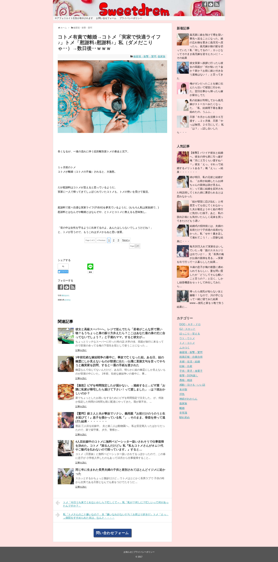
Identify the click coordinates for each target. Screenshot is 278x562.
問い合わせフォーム (112, 533)
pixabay (67, 300)
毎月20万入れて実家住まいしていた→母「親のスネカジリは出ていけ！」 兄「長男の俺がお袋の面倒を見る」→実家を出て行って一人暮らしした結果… (200, 254)
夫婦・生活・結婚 (189, 361)
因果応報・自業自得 (191, 357)
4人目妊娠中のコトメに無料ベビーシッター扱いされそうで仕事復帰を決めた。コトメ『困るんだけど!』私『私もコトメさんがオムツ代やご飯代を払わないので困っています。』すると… (119, 445)
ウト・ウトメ (187, 338)
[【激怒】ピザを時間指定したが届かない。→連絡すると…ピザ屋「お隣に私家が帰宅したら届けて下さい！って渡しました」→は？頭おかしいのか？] (66, 392)
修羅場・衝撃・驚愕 (144, 56)
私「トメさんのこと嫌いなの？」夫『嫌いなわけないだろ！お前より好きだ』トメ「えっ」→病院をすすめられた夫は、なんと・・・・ (116, 516)
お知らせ (128, 552)
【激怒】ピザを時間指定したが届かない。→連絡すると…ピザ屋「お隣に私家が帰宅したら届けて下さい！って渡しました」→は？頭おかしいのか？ (120, 389)
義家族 (161, 56)
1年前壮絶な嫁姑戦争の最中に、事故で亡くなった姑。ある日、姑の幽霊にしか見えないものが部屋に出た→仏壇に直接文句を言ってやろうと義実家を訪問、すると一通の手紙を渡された (120, 361)
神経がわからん (188, 398)
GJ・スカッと (187, 329)
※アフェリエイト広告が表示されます (74, 18)
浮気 (182, 394)
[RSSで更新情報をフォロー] (216, 4)
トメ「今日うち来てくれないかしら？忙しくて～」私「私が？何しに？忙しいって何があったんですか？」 (116, 504)
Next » (126, 240)
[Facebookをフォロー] (204, 4)
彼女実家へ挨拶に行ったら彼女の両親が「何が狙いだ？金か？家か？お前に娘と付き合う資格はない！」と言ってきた (200, 71)
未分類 (183, 389)
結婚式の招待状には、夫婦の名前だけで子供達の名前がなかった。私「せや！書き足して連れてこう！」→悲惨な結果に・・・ (200, 234)
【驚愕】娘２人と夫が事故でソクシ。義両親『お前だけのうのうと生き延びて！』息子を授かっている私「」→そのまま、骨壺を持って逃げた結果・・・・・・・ (120, 417)
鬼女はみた (65, 295)
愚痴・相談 (185, 380)
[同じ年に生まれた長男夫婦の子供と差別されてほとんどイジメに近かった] (66, 476)
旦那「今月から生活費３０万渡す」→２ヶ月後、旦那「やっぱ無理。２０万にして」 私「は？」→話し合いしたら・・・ (200, 125)
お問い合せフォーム (106, 18)
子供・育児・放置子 (191, 371)
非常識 (183, 412)
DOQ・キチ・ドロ (190, 324)
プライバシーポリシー (131, 18)
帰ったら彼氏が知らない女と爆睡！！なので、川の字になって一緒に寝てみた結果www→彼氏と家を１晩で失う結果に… (200, 299)
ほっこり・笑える (189, 333)
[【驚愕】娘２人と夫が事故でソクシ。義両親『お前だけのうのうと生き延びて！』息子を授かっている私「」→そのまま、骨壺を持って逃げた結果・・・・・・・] (66, 420)
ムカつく (184, 347)
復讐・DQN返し (188, 375)
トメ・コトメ (187, 343)
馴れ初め (184, 417)
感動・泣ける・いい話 (192, 384)
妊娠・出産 (185, 366)
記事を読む (81, 350)
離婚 (182, 408)
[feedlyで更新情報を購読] (210, 4)
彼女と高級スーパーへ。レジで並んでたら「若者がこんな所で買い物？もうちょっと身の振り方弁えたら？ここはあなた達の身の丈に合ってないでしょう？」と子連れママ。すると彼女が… (120, 333)
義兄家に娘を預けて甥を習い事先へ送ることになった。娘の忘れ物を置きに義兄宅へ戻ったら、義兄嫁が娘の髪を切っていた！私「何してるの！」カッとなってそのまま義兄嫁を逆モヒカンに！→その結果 (200, 46)
